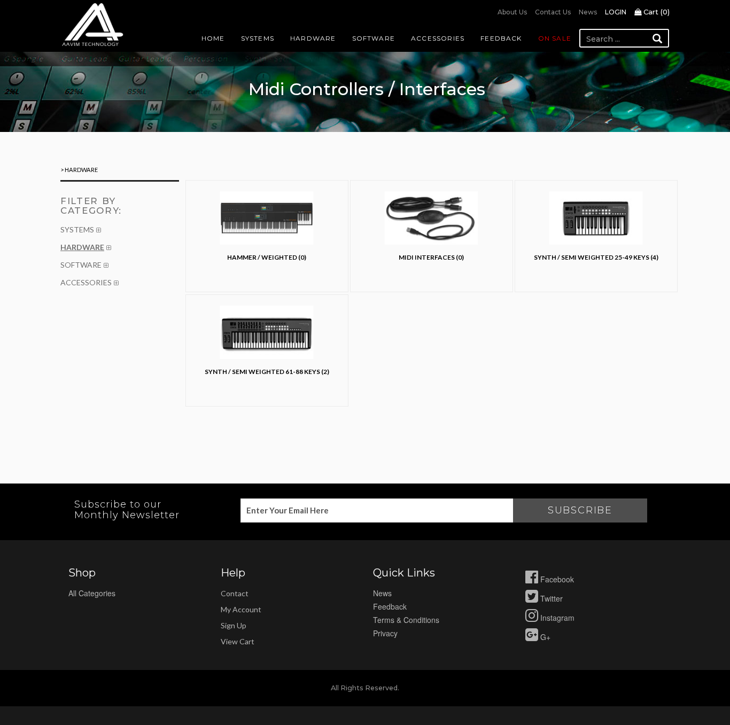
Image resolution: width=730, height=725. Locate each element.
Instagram (556, 617)
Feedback (501, 38)
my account (241, 609)
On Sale (554, 38)
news (382, 593)
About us (512, 12)
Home (213, 38)
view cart (237, 641)
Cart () (655, 11)
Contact (234, 593)
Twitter (550, 598)
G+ (544, 637)
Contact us (553, 12)
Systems (257, 38)
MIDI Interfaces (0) (431, 257)
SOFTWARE (81, 264)
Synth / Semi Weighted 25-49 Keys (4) (596, 257)
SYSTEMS (77, 229)
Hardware (313, 38)
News (588, 12)
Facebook (556, 579)
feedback (390, 606)
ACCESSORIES (86, 282)
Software (373, 38)
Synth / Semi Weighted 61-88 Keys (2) (267, 372)
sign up (233, 625)
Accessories (437, 38)
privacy (385, 633)
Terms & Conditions (406, 619)
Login (615, 12)
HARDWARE (82, 247)
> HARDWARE (79, 169)
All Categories (91, 593)
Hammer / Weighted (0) (266, 257)
